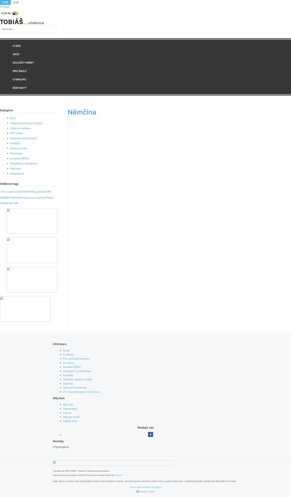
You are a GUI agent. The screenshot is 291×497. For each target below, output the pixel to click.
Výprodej (15, 168)
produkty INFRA (19, 158)
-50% (3, 191)
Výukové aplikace (20, 128)
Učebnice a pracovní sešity (26, 123)
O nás (66, 350)
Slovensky (16, 153)
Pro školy (68, 363)
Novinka (16, 197)
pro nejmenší (39, 197)
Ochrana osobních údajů (77, 379)
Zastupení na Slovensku (77, 371)
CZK (5, 2)
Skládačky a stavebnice (24, 163)
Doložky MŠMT (72, 367)
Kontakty (68, 375)
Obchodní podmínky (75, 387)
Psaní (50, 197)
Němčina (27, 197)
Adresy (67, 412)
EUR (16, 2)
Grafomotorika (18, 148)
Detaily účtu (70, 421)
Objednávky (70, 408)
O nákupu (68, 354)
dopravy (118, 475)
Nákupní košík (71, 417)
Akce (13, 118)
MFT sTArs (16, 133)
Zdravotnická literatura (23, 138)
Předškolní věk (9, 203)
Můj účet (68, 404)
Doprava (68, 383)
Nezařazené (17, 173)
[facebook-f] (150, 434)
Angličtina (11, 191)
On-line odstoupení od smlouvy (81, 391)
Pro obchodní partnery (76, 358)
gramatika (41, 191)
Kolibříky (15, 143)
